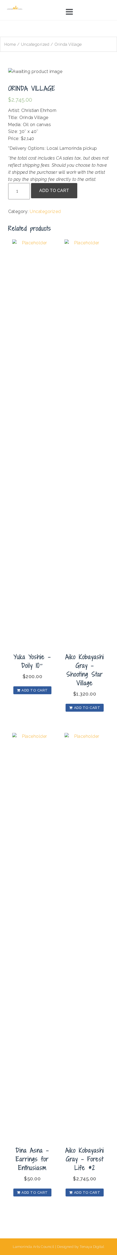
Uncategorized (35, 44)
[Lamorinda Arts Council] (15, 7)
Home (10, 44)
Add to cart (54, 190)
